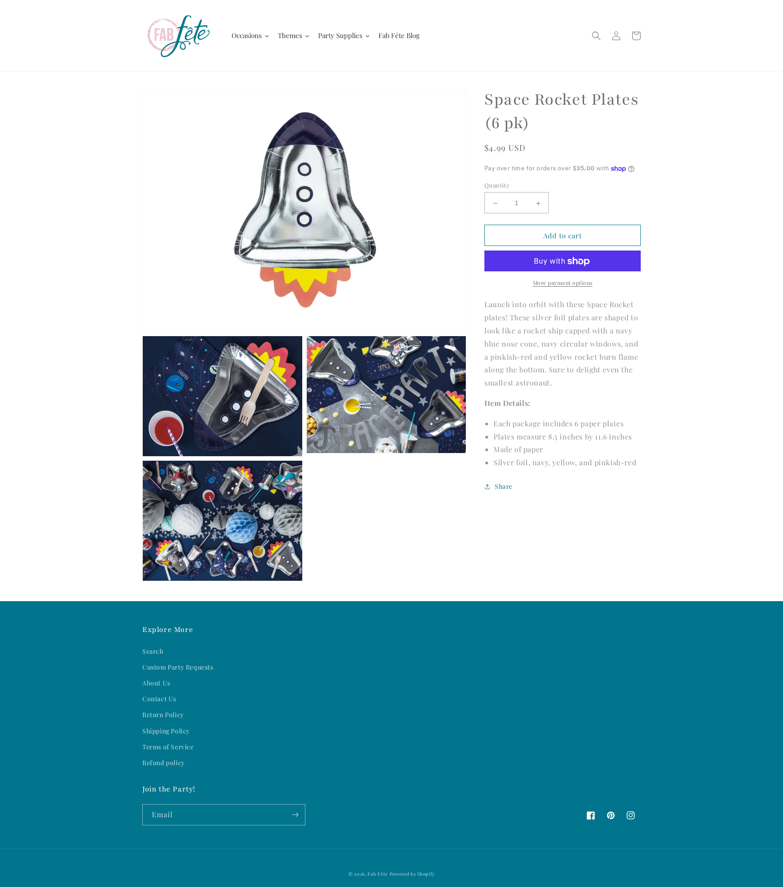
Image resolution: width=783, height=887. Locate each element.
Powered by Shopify (412, 874)
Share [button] (503, 486)
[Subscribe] (295, 814)
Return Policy (163, 714)
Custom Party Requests (177, 667)
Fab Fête (377, 874)
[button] (596, 36)
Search (153, 651)
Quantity (497, 185)
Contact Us (159, 698)
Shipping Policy (166, 731)
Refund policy (163, 762)
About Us (156, 683)
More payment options (563, 283)
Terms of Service (168, 746)
